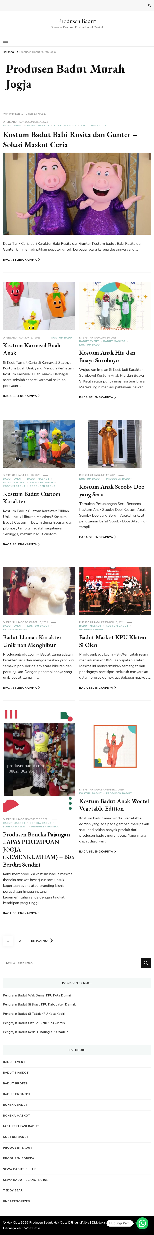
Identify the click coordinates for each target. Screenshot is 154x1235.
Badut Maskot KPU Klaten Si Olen (112, 641)
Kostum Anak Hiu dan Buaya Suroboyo (107, 356)
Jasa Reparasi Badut (21, 1126)
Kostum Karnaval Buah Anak (32, 349)
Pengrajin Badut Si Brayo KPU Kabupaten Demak (39, 1004)
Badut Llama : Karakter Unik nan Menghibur (32, 641)
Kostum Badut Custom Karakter (31, 497)
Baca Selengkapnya (20, 260)
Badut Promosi (41, 482)
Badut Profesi (14, 482)
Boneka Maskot (15, 826)
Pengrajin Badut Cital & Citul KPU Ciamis (34, 1023)
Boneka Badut (41, 823)
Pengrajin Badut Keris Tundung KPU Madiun (35, 1032)
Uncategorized (16, 1201)
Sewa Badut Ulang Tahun (26, 1180)
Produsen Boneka (45, 826)
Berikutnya (39, 941)
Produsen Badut (77, 21)
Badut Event (13, 125)
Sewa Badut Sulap (19, 1169)
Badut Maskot (38, 125)
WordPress (32, 1228)
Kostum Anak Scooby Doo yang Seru (111, 490)
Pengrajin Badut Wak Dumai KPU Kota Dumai (37, 995)
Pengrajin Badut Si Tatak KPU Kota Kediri (34, 1014)
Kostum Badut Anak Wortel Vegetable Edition (114, 805)
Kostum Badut (65, 125)
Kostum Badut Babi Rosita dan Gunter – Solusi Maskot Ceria (70, 139)
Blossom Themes (126, 1222)
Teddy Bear (13, 1190)
